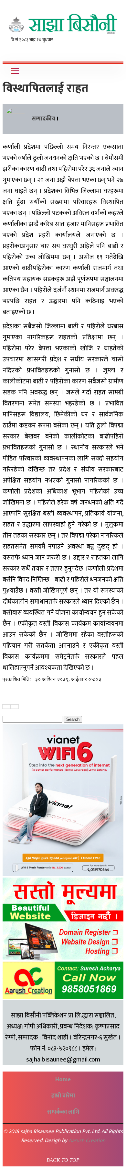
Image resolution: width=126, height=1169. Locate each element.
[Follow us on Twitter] (113, 50)
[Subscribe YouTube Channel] (117, 50)
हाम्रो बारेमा (63, 1096)
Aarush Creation (86, 1140)
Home (63, 1079)
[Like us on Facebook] (110, 50)
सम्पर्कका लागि (63, 1112)
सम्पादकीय (43, 119)
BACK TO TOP (63, 1160)
